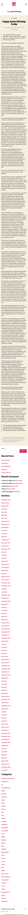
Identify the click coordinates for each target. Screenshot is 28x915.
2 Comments (15, 29)
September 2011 (6, 705)
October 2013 (5, 635)
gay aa (10, 438)
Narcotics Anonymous (10, 440)
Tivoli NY (3, 883)
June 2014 (4, 610)
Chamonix (4, 469)
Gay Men (15, 438)
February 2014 (5, 622)
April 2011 (4, 721)
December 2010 (5, 733)
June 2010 (4, 751)
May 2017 (4, 558)
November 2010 (5, 736)
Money (3, 843)
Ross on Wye (5, 873)
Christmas (4, 797)
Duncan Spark (10, 27)
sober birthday (19, 440)
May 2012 (4, 687)
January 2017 (5, 567)
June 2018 (4, 533)
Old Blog (3, 849)
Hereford (3, 821)
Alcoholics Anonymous (17, 437)
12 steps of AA (6, 437)
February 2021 (5, 521)
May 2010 (4, 755)
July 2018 (4, 530)
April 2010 (4, 758)
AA (10, 437)
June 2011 (4, 715)
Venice (3, 895)
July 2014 (4, 607)
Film (2, 812)
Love (2, 833)
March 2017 (4, 561)
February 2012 (5, 696)
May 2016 (4, 573)
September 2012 (6, 675)
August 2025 (5, 506)
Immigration (4, 827)
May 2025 (4, 512)
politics (3, 858)
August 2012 (4, 678)
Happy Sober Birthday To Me (14, 23)
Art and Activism (6, 466)
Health (3, 818)
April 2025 (4, 515)
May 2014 (4, 613)
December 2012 (5, 665)
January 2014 (5, 625)
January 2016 (5, 579)
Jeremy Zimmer (21, 438)
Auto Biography (5, 787)
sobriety (5, 441)
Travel (3, 886)
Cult (8, 438)
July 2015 (4, 589)
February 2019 (5, 524)
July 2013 (4, 644)
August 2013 (4, 641)
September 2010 (6, 742)
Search (2, 448)
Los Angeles (4, 830)
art (2, 784)
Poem (2, 855)
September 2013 (6, 638)
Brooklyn (3, 794)
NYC (2, 846)
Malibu (3, 837)
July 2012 (4, 681)
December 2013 (5, 629)
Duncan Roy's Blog (10, 909)
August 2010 (5, 745)
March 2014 (4, 619)
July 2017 (4, 552)
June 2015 (4, 592)
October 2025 (5, 503)
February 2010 (5, 764)
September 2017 (6, 549)
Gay (12, 18)
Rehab (3, 870)
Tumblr (3, 889)
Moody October (5, 460)
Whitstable (4, 901)
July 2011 (4, 712)
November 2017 (5, 543)
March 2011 (4, 724)
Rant (2, 867)
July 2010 (4, 748)
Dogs (2, 803)
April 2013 (4, 653)
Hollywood (4, 824)
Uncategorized (5, 892)
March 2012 (4, 693)
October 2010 (5, 739)
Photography (5, 852)
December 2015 (5, 582)
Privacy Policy (4, 911)
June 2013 (4, 647)
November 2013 (5, 632)
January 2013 (5, 662)
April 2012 (4, 690)
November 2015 (5, 586)
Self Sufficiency (5, 876)
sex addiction (5, 880)
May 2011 (4, 718)
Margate (3, 840)
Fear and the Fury (6, 472)
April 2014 (4, 616)
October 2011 (5, 702)
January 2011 (5, 730)
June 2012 (4, 684)
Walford (3, 898)
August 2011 (4, 708)
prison (3, 861)
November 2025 (5, 500)
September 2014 (6, 601)
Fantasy (3, 806)
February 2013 (5, 659)
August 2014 (4, 604)
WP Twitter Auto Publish (9, 914)
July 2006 (4, 770)
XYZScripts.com (20, 914)
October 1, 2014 (20, 27)
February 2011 (5, 727)
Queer (15, 18)
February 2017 (5, 564)
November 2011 (5, 699)
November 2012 (5, 669)
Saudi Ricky (4, 463)
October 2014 (5, 598)
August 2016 (4, 570)
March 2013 (4, 656)
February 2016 (5, 576)
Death (3, 800)
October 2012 (5, 672)
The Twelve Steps (11, 441)
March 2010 (4, 761)
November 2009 (6, 767)
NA (3, 440)
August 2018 (4, 527)
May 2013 (4, 650)
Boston (3, 790)
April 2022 (4, 518)
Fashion (3, 809)
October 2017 (5, 546)
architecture (4, 781)
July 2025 (4, 509)
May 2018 (4, 536)
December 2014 (5, 595)
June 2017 (4, 555)
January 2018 (5, 539)
